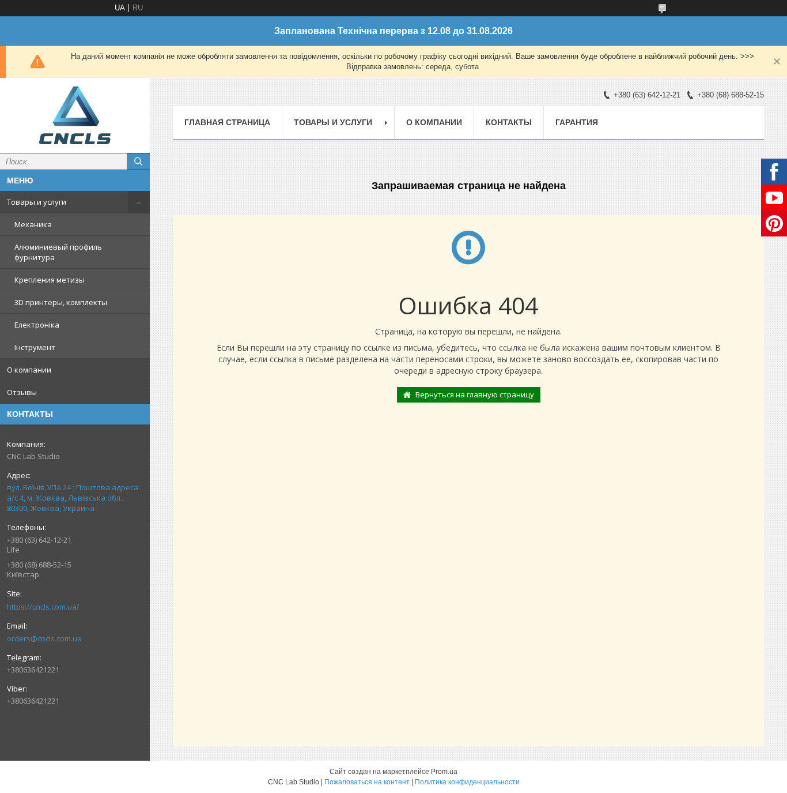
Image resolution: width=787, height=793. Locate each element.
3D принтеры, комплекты (60, 302)
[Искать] (138, 161)
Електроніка (36, 325)
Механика (33, 224)
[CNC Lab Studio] (75, 115)
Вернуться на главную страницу (474, 394)
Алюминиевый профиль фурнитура (58, 252)
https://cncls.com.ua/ (43, 607)
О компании (29, 369)
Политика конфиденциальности (467, 782)
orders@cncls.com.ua (44, 638)
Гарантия (576, 122)
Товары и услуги (36, 202)
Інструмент (34, 347)
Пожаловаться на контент (367, 782)
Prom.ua (444, 772)
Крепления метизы (49, 280)
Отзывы (22, 392)
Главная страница (227, 122)
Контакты (509, 122)
